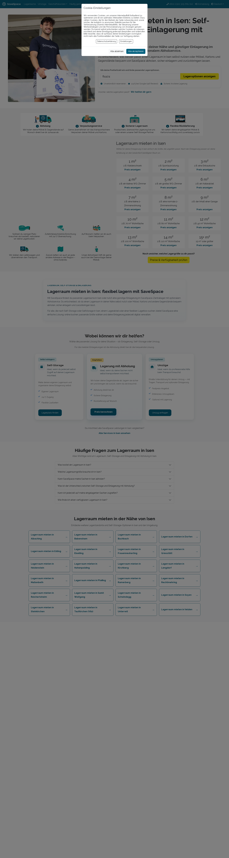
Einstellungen (126, 41)
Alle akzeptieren (136, 51)
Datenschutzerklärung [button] (106, 41)
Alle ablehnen (117, 51)
